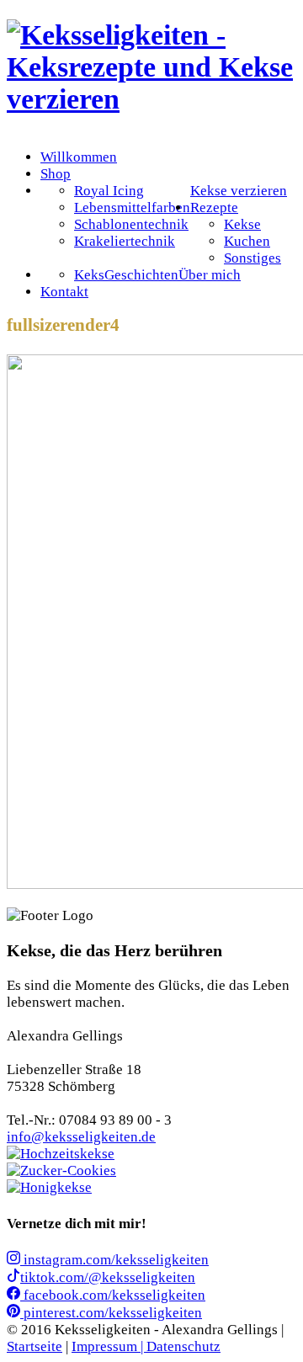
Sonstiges (252, 258)
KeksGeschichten (126, 275)
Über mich (209, 275)
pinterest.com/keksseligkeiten (111, 1313)
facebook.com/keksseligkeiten (112, 1295)
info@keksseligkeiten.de (81, 1137)
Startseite (34, 1346)
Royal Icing (109, 191)
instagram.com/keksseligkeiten (114, 1260)
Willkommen (78, 157)
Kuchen (247, 241)
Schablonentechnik (131, 224)
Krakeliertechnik (124, 241)
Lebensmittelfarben (132, 207)
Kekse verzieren (238, 191)
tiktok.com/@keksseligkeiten (107, 1277)
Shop (55, 174)
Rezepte (214, 207)
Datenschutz (183, 1346)
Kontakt (64, 292)
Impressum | (109, 1346)
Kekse (242, 224)
